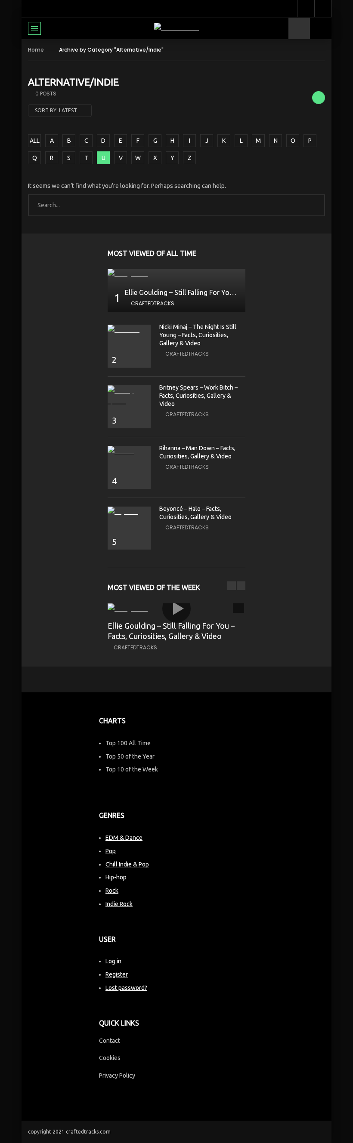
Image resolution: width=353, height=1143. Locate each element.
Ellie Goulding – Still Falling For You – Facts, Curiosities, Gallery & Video (235, 292)
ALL (35, 140)
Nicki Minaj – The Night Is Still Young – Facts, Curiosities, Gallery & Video (197, 335)
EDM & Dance (123, 837)
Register (116, 974)
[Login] (322, 8)
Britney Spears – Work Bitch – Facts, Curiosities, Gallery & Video (198, 395)
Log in (113, 961)
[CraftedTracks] (176, 28)
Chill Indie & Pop (127, 864)
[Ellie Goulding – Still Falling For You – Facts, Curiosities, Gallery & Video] (176, 274)
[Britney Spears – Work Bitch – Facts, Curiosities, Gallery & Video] (129, 396)
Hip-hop (116, 877)
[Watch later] (288, 8)
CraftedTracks (152, 303)
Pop (110, 851)
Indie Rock (119, 903)
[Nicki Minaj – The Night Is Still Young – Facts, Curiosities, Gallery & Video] (129, 330)
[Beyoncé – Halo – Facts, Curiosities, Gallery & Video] (129, 512)
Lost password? (126, 987)
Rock (111, 890)
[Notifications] (305, 8)
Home (36, 49)
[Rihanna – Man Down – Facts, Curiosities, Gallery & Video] (129, 451)
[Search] (320, 28)
